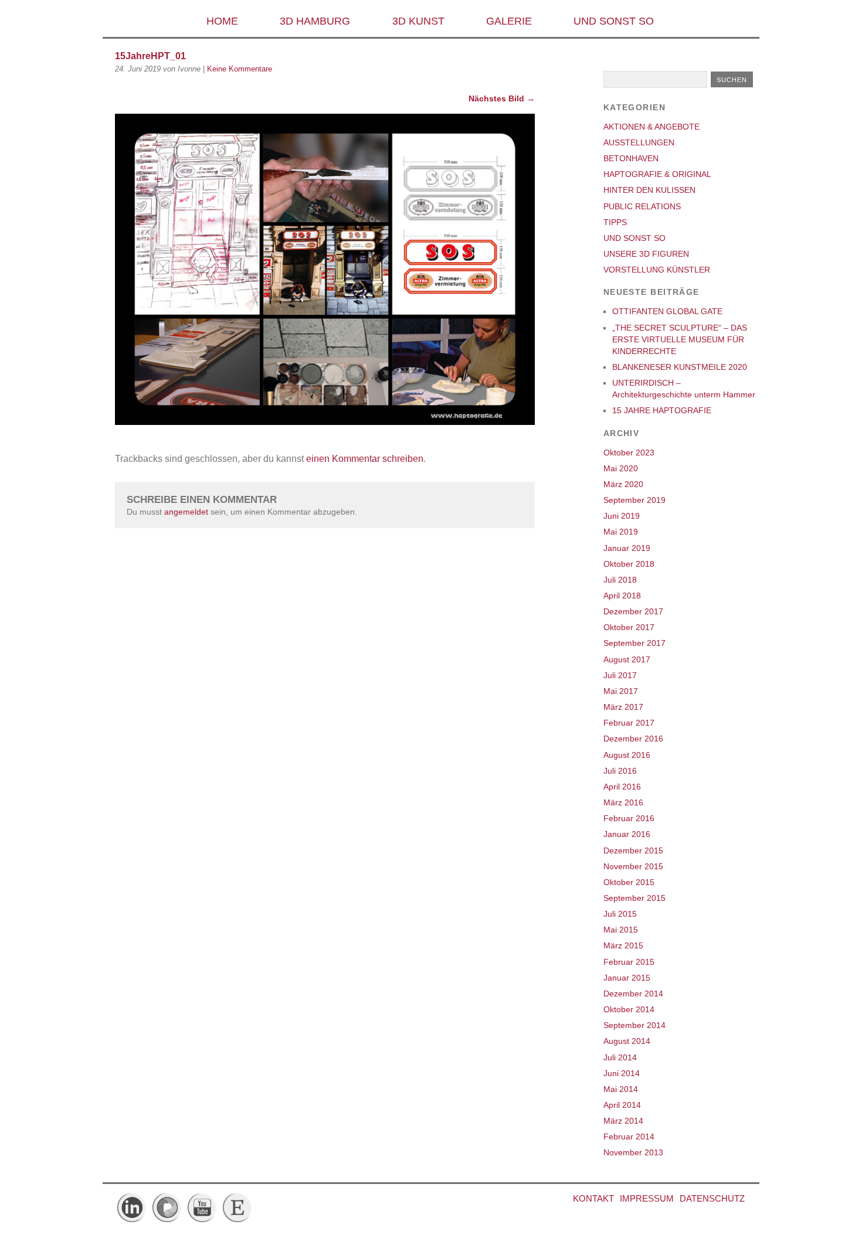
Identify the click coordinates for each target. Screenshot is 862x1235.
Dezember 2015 (633, 850)
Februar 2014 (628, 1136)
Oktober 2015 (628, 882)
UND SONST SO (613, 21)
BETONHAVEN (631, 158)
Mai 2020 (620, 468)
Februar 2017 (628, 722)
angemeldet (186, 511)
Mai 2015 (620, 929)
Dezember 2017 (633, 611)
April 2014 (622, 1105)
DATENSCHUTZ (712, 1198)
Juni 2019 (621, 515)
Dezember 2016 (633, 738)
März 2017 (623, 707)
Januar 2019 (626, 548)
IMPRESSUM (647, 1198)
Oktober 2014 (628, 1009)
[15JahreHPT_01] (325, 422)
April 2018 (622, 595)
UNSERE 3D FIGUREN (646, 253)
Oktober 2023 (628, 452)
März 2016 (623, 802)
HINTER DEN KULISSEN (649, 190)
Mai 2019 (620, 531)
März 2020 (623, 484)
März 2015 (623, 945)
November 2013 (633, 1152)
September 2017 (634, 643)
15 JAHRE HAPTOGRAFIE (661, 410)
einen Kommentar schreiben (364, 459)
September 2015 (634, 898)
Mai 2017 (620, 691)
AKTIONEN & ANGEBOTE (651, 126)
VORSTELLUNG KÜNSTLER (656, 269)
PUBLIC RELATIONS (642, 206)
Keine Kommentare (239, 68)
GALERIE (509, 21)
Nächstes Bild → (502, 98)
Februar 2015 (628, 962)
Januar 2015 (626, 977)
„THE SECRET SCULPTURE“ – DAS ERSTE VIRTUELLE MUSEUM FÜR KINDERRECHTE (679, 339)
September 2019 (634, 500)
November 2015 (633, 866)
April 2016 (622, 786)
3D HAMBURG (315, 21)
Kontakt (593, 1198)
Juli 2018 (620, 579)
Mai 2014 (620, 1089)
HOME (222, 21)
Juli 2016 (620, 770)
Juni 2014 (621, 1073)
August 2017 (626, 659)
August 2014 (626, 1041)
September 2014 (634, 1025)
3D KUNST (418, 21)
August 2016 (626, 755)
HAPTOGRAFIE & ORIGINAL (657, 174)
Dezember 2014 (633, 993)
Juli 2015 (620, 913)
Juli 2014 (620, 1057)
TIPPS (615, 222)
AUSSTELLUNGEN (638, 142)
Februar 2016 (628, 818)
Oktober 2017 (628, 627)
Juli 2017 (620, 675)
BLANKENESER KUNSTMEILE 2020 (679, 367)
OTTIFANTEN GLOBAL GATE (667, 311)
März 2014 (623, 1120)
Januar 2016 (626, 834)
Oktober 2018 (628, 564)
